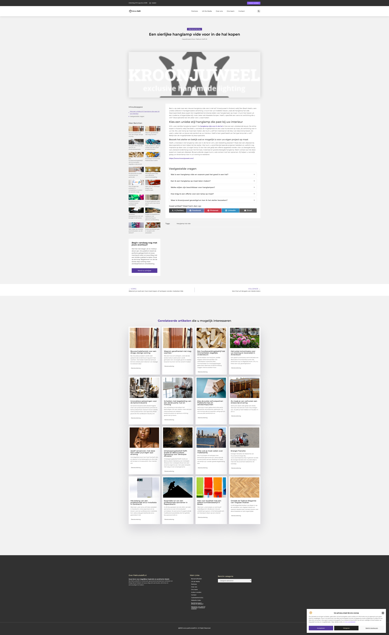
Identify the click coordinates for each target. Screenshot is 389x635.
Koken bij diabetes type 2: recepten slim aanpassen (152, 230)
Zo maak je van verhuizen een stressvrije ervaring (244, 402)
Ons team (230, 11)
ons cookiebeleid (350, 622)
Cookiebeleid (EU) (197, 597)
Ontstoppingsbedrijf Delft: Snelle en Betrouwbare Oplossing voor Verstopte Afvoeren (175, 453)
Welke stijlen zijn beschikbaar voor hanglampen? (213, 187)
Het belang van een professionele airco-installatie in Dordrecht (143, 502)
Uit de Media (195, 581)
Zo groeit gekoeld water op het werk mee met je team (152, 203)
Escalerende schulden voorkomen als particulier (135, 175)
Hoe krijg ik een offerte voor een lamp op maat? (213, 194)
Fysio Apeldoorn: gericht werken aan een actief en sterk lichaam (152, 147)
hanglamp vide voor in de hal (211, 126)
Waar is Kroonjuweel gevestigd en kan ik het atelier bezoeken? (213, 200)
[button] (383, 613)
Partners (194, 11)
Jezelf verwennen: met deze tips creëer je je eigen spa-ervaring (142, 452)
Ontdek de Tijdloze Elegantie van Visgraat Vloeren (243, 501)
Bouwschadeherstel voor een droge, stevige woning (136, 134)
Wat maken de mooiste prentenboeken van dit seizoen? (136, 230)
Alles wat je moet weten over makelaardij (210, 452)
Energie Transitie (238, 451)
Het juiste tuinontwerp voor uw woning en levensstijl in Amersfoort (243, 353)
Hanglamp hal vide (184, 223)
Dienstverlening (194, 29)
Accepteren (321, 628)
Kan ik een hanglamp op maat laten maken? (213, 181)
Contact (241, 11)
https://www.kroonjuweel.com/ (181, 158)
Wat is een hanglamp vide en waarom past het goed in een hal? (213, 174)
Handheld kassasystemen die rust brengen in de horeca (136, 216)
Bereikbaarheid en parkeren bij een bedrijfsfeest (134, 203)
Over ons (219, 11)
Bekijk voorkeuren (372, 628)
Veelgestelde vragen (137, 116)
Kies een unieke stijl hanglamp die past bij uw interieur (145, 112)
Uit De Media (207, 11)
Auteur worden (196, 592)
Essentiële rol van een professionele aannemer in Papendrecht (176, 502)
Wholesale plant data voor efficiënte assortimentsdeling (151, 175)
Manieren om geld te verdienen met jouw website (198, 608)
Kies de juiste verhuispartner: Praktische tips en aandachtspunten (210, 403)
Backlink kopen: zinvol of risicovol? (197, 603)
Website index (196, 600)
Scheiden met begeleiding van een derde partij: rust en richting (177, 403)
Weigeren (346, 628)
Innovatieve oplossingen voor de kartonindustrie (143, 402)
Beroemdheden (196, 579)
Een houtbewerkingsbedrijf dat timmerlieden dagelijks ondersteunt (211, 353)
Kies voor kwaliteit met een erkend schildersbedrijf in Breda (209, 502)
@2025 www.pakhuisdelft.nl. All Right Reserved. (194, 628)
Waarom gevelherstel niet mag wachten (177, 352)
